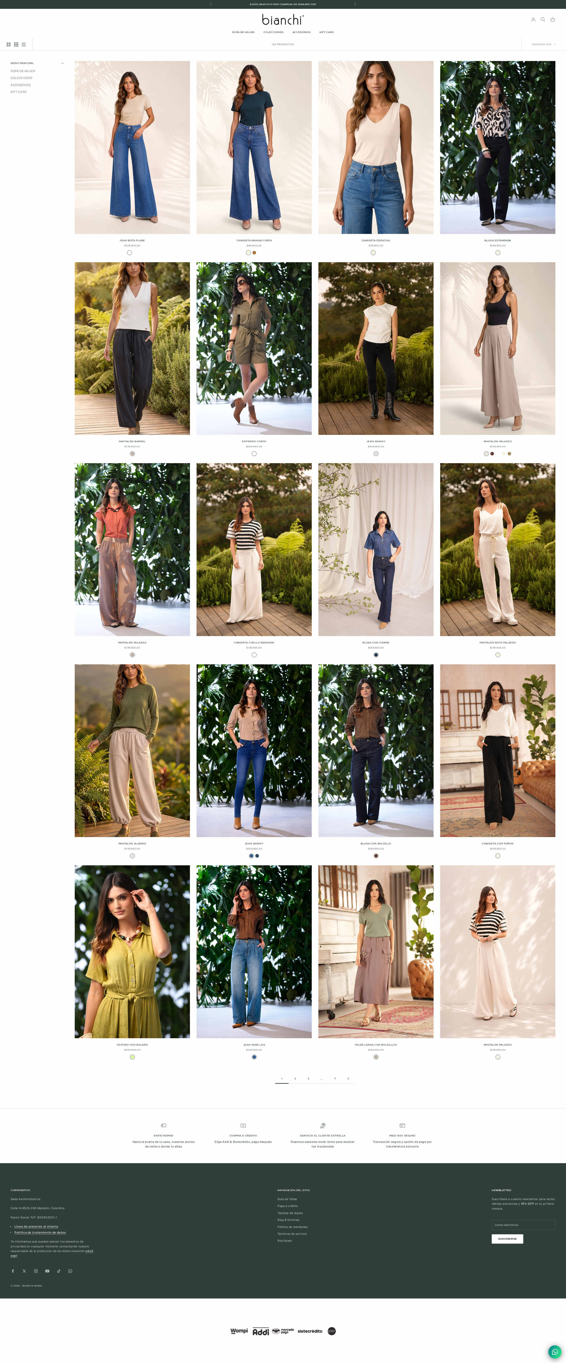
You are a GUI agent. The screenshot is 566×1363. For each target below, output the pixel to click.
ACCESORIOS (302, 32)
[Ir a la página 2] (348, 1079)
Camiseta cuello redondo (254, 642)
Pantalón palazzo (498, 441)
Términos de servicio (292, 1234)
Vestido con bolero (132, 1044)
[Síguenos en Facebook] (13, 1271)
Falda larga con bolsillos (376, 1044)
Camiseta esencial (376, 240)
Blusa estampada (497, 240)
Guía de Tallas (287, 1199)
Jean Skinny (376, 441)
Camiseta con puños (498, 843)
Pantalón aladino (132, 843)
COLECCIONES (274, 32)
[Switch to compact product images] (24, 44)
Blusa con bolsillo (376, 843)
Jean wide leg (254, 1044)
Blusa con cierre (376, 642)
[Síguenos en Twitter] (24, 1271)
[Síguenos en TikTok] (59, 1271)
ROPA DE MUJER (243, 32)
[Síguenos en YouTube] (47, 1271)
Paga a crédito (287, 1206)
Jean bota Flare (132, 240)
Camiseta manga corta (254, 240)
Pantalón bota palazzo (498, 642)
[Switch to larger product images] (9, 44)
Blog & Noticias (288, 1220)
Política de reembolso (292, 1227)
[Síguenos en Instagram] (36, 1271)
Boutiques (284, 1241)
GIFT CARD (326, 32)
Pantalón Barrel (132, 441)
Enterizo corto (254, 441)
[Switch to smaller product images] (16, 44)
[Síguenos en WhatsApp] (70, 1271)
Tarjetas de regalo (290, 1213)
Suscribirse (507, 1239)
